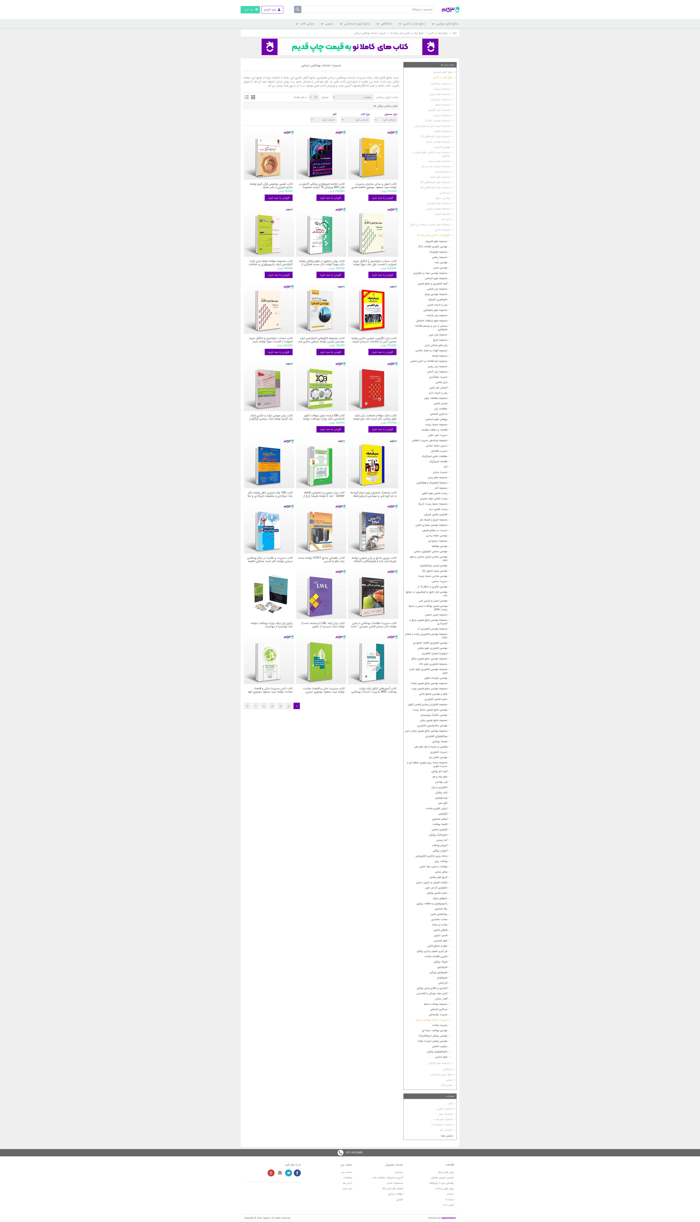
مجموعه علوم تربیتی (439, 94)
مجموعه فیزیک (442, 214)
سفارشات (347, 1177)
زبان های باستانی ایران (436, 345)
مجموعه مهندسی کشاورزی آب (432, 629)
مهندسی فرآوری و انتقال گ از (432, 586)
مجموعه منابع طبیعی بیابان (433, 720)
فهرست (246, 97)
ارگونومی (442, 813)
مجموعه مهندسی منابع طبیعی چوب (429, 688)
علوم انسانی (441, 1057)
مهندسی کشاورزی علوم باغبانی (432, 648)
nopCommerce (448, 1218)
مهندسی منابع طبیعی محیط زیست (430, 709)
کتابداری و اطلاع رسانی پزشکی (432, 988)
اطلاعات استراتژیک (438, 461)
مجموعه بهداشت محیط (435, 1004)
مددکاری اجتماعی (438, 414)
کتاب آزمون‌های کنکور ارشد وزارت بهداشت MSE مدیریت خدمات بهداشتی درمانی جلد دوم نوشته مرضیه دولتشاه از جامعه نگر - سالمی (373, 690)
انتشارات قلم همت (443, 1119)
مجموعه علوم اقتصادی (438, 203)
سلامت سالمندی (439, 919)
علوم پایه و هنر (439, 776)
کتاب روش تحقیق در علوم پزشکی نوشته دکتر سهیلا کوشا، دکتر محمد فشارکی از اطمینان (322, 262)
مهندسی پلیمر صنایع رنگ (434, 571)
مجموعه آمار (441, 488)
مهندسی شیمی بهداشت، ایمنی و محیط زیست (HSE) (428, 607)
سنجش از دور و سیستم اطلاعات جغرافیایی (431, 327)
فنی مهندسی (441, 782)
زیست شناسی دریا (438, 509)
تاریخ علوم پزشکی (438, 877)
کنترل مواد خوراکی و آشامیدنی (432, 993)
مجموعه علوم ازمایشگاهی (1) (435, 136)
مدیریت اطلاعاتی (439, 451)
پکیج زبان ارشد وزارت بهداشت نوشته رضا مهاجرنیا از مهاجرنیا (272, 625)
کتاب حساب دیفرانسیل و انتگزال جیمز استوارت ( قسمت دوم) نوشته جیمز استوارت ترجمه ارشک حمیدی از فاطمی (270, 340)
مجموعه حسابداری (440, 99)
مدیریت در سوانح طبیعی (434, 530)
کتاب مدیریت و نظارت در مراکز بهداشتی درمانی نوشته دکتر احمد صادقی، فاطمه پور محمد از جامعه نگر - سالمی (270, 559)
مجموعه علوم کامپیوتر (436, 241)
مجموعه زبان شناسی (437, 289)
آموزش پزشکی (440, 850)
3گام (451, 1103)
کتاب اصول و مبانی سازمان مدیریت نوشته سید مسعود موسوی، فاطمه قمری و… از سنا (373, 185)
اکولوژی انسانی (439, 829)
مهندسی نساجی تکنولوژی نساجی (430, 551)
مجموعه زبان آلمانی (437, 371)
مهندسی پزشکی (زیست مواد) (432, 1041)
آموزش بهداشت (439, 845)
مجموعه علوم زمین (437, 477)
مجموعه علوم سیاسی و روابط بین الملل (430, 224)
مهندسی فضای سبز (438, 757)
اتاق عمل (443, 803)
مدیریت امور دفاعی (437, 435)
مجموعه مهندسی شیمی (438, 208)
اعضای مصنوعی (439, 819)
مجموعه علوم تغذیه (440, 177)
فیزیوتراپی (442, 967)
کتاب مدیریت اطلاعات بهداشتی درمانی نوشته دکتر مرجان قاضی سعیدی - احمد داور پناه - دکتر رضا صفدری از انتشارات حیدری (373, 625)
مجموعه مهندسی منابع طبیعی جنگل (429, 658)
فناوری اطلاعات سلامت (436, 956)
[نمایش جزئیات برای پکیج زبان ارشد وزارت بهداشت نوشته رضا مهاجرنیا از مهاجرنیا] (269, 594)
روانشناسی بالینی (439, 914)
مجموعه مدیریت (441, 89)
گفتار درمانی (441, 998)
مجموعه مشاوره (442, 131)
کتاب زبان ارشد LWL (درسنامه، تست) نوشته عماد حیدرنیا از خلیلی (323, 625)
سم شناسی (445, 193)
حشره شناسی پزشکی (437, 893)
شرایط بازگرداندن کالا (392, 1188)
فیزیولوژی (442, 977)
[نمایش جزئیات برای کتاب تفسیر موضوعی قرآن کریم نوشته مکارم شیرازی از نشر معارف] (269, 154)
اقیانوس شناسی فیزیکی (435, 514)
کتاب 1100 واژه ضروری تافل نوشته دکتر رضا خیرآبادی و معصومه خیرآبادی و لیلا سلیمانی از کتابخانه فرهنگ (270, 494)
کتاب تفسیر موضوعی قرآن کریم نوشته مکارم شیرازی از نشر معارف (271, 185)
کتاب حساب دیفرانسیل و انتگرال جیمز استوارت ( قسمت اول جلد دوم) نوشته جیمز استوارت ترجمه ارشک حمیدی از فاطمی (374, 262)
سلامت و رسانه (439, 924)
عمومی (449, 1080)
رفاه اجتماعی (441, 909)
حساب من (346, 1172)
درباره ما (450, 1199)
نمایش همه (447, 1136)
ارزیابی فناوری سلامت (436, 808)
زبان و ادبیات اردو (438, 393)
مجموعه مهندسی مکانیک (437, 120)
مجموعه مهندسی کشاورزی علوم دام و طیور (428, 671)
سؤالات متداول (395, 1194)
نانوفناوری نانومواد (437, 299)
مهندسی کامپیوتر (442, 147)
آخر (247, 706)
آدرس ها (347, 1183)
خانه (454, 33)
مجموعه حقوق (442, 104)
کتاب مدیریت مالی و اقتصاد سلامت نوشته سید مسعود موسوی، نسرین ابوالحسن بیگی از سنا (324, 690)
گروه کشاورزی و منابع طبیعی (432, 283)
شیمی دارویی (440, 935)
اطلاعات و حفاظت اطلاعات (434, 430)
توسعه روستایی (439, 741)
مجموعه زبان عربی (438, 334)
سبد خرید (347, 1188)
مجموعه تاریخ (440, 340)
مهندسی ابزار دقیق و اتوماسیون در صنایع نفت (426, 593)
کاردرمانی (442, 983)
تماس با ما (448, 1205)
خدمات (450, 1194)
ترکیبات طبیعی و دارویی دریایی (431, 882)
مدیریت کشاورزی (438, 752)
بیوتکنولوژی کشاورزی (436, 736)
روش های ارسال (446, 1172)
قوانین (399, 1199)
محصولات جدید (395, 1183)
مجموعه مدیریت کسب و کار (436, 166)
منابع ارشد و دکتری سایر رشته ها (407, 33)
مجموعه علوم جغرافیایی (435, 310)
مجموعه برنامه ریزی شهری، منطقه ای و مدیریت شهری (427, 764)
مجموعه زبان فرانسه (437, 315)
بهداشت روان (440, 861)
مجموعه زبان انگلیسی (439, 110)
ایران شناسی (441, 382)
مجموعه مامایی (442, 230)
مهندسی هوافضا (439, 546)
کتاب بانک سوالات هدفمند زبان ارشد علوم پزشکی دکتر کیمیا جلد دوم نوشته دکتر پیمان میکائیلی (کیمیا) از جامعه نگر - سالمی (373, 417)
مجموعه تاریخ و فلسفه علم (433, 519)
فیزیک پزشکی (440, 961)
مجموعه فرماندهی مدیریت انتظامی (429, 440)
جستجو (399, 1172)
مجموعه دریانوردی (437, 541)
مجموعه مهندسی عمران (438, 141)
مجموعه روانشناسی (440, 83)
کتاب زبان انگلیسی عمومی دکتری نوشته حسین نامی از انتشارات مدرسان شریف (373, 340)
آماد (445, 467)
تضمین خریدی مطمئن (442, 1177)
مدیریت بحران (440, 472)
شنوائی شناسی (440, 930)
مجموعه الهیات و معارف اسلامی (431, 350)
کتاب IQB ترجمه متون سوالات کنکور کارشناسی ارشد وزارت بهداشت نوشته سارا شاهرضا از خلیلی (324, 417)
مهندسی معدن (440, 267)
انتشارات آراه (446, 1130)
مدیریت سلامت (439, 1025)
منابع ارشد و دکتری (438, 33)
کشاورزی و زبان (439, 787)
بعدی (255, 706)
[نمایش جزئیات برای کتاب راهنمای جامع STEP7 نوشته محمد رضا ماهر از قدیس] (321, 528)
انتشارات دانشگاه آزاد (442, 1124)
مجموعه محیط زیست (436, 424)
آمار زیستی (441, 840)
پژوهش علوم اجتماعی (436, 419)
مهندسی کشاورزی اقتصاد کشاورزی (430, 643)
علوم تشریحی (440, 940)
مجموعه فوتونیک (438, 252)
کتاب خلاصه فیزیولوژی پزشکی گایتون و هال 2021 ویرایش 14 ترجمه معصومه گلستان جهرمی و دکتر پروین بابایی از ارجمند (322, 185)
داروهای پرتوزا (440, 898)
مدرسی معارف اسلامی (436, 445)
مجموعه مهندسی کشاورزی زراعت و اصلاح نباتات (426, 635)
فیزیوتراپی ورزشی (438, 972)
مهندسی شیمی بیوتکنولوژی (433, 565)
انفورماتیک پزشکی (438, 835)
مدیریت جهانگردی (438, 377)
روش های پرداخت (444, 1188)
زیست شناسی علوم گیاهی (434, 493)
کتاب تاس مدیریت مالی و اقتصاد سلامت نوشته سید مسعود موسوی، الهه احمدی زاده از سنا (270, 690)
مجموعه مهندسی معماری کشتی (431, 525)
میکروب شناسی (439, 1046)
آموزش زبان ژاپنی (438, 387)
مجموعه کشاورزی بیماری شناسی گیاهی (427, 704)
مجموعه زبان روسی (437, 366)
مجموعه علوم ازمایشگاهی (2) (435, 182)
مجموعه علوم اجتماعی (436, 278)
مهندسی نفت (440, 262)
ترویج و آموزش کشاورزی (434, 653)
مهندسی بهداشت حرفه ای (434, 1030)
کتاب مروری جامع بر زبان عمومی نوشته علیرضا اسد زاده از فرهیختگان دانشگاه (374, 559)
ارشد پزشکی (441, 792)
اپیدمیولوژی (441, 798)
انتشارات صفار (446, 1114)
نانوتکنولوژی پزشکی (437, 1051)
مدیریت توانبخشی (438, 1014)
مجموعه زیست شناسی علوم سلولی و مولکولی (431, 154)
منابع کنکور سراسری (443, 72)
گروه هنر (446, 219)
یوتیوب (279, 1172)
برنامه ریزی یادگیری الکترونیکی (431, 856)
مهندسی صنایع (443, 198)
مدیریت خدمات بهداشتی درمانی (431, 1020)
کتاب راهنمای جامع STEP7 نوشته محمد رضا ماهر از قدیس (321, 559)
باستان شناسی (440, 403)
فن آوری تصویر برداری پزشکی (432, 951)
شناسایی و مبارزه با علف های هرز (430, 746)
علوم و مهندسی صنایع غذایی (433, 694)
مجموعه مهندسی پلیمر (436, 294)
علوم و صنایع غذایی (437, 946)
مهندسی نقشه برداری (436, 535)
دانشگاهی (448, 1069)
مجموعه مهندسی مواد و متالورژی (430, 273)
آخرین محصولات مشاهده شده (387, 1177)
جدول (253, 97)
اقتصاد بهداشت (440, 824)
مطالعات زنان (440, 408)
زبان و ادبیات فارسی (437, 305)
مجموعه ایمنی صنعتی (436, 614)
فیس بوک (297, 1172)
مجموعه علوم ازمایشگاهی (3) (435, 187)
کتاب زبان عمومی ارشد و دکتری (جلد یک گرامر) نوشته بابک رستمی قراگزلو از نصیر (271, 417)
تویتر (288, 1172)
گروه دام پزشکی (439, 771)
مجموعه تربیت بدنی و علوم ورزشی (432, 126)
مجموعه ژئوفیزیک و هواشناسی (431, 482)
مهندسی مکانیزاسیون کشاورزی (432, 725)
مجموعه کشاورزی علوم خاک (433, 664)
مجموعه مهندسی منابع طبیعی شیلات (428, 683)
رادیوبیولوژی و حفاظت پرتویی (431, 903)
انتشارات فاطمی (445, 1109)
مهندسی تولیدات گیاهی (435, 678)
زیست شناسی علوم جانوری (433, 498)
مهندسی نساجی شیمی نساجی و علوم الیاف (428, 558)
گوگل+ (271, 1172)
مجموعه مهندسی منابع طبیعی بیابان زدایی (426, 731)
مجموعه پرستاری (441, 115)
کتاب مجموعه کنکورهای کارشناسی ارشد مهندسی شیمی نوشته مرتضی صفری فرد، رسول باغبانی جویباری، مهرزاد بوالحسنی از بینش (321, 340)
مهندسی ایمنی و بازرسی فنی (433, 600)
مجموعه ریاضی (439, 257)
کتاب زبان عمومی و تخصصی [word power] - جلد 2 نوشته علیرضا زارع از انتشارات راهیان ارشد (324, 494)
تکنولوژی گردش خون (436, 887)
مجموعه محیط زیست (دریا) (433, 504)
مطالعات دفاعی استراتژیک (434, 456)
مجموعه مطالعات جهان (435, 398)
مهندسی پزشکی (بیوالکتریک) (433, 1035)
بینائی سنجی (441, 872)
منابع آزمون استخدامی (441, 1074)
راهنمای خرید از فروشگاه (441, 1183)
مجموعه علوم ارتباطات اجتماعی (431, 320)
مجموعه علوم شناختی (439, 1063)
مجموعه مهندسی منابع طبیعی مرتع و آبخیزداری (428, 621)
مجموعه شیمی (442, 171)
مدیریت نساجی (439, 581)
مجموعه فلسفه (439, 356)
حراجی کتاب (447, 1085)
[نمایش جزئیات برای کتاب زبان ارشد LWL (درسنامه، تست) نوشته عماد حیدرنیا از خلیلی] (321, 594)
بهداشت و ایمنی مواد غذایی (433, 866)
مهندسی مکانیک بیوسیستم (434, 715)
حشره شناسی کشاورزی (436, 699)
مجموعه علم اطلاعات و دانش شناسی (428, 361)
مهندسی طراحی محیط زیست (432, 576)
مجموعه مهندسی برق (439, 161)
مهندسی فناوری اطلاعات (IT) (433, 246)
